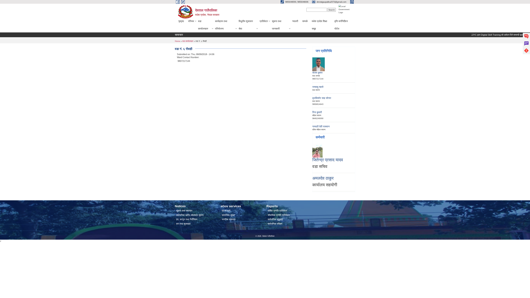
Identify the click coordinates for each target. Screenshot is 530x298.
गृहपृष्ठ (181, 21)
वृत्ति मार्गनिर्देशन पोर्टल (341, 25)
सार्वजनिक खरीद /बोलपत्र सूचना (190, 215)
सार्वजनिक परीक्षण (275, 224)
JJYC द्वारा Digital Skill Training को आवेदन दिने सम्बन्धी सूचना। (489, 35)
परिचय (191, 21)
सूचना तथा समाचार (184, 210)
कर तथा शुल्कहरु (183, 224)
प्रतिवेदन (264, 21)
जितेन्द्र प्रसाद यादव (327, 160)
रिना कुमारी (317, 112)
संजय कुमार (317, 72)
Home (177, 41)
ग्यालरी (295, 21)
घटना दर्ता (226, 210)
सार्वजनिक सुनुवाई (275, 219)
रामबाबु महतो (317, 87)
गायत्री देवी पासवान (321, 126)
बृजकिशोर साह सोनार (321, 98)
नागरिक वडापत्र (228, 219)
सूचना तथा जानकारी (276, 25)
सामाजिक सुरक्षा (228, 215)
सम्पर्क (305, 21)
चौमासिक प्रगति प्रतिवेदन (279, 215)
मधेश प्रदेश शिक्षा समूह (319, 25)
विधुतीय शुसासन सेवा (246, 25)
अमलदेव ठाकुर (323, 178)
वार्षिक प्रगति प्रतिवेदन (277, 210)
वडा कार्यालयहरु (203, 25)
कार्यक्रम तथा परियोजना (221, 25)
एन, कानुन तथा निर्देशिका (186, 219)
